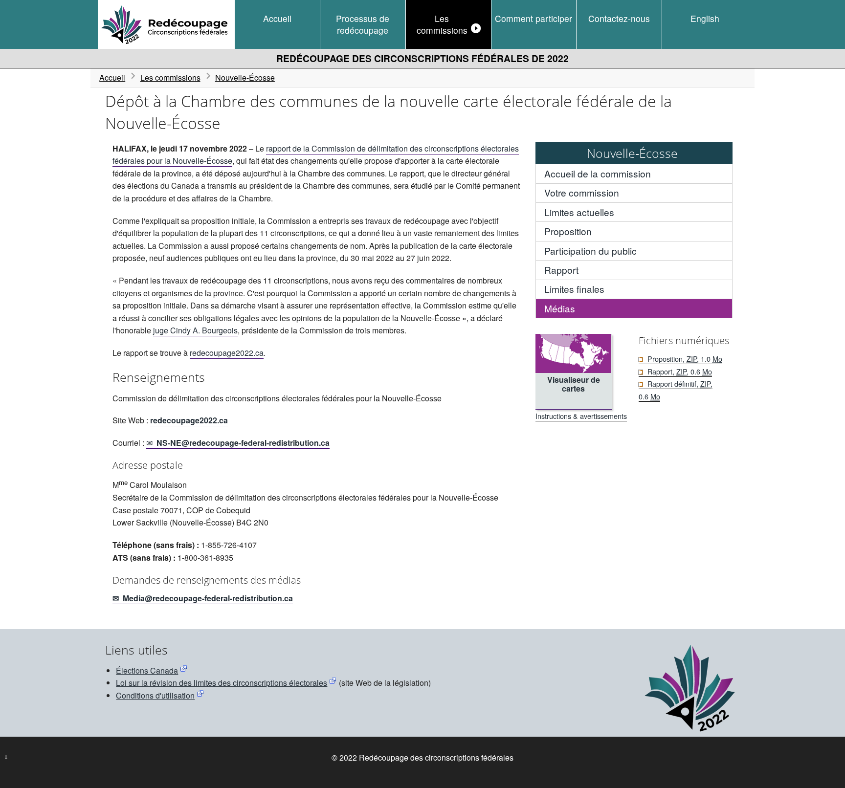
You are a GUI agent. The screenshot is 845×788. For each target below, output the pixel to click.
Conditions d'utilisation (155, 695)
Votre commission (581, 192)
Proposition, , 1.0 (684, 358)
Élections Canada (147, 670)
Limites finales (574, 288)
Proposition (568, 231)
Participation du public (590, 250)
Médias (559, 308)
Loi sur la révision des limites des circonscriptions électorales (221, 682)
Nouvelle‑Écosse (245, 77)
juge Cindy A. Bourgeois (195, 330)
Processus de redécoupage (362, 24)
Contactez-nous (619, 18)
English (704, 18)
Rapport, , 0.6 (679, 371)
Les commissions (442, 24)
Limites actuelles (579, 212)
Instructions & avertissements (581, 416)
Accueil (277, 18)
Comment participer (533, 18)
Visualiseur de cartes (573, 384)
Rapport (561, 269)
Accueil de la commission (597, 173)
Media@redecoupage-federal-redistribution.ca (208, 598)
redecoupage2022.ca (227, 352)
